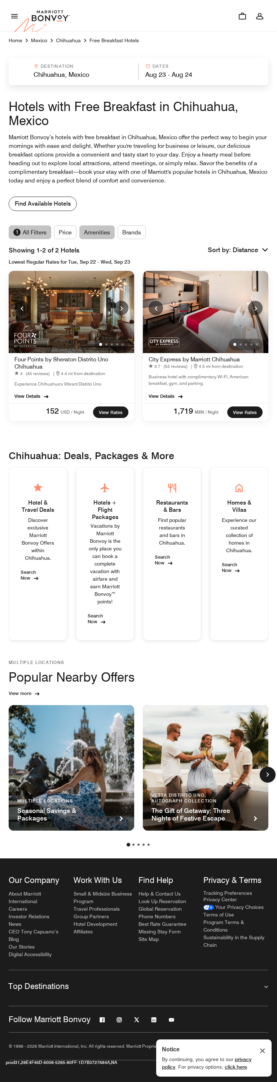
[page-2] (133, 845)
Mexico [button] (39, 40)
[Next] (121, 308)
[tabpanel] (138, 71)
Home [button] (15, 40)
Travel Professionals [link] (97, 909)
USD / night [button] (72, 412)
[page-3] (138, 845)
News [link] (15, 924)
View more (20, 693)
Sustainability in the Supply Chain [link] (233, 941)
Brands (131, 232)
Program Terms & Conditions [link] (223, 926)
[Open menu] (14, 16)
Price (65, 232)
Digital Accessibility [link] (30, 954)
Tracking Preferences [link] (227, 893)
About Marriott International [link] (25, 897)
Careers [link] (18, 909)
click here (236, 1067)
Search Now (28, 575)
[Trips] (242, 16)
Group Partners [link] (91, 916)
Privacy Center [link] (220, 899)
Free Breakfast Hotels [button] (114, 40)
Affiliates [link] (83, 931)
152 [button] (52, 410)
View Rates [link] (111, 412)
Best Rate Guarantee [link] (162, 924)
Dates (161, 66)
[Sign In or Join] (259, 16)
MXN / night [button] (207, 412)
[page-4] (143, 845)
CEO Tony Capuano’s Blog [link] (33, 935)
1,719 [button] (183, 410)
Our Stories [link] (22, 947)
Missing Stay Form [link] (159, 931)
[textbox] (73, 74)
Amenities (97, 232)
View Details (27, 396)
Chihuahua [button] (68, 40)
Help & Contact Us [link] (159, 894)
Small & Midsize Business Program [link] (103, 897)
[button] (73, 71)
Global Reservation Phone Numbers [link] (160, 912)
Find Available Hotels (43, 203)
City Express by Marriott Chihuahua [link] (194, 359)
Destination (57, 66)
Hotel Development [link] (95, 924)
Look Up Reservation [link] (162, 901)
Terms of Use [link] (218, 915)
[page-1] (128, 845)
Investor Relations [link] (29, 916)
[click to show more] (268, 775)
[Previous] (21, 308)
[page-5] (149, 845)
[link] (33, 373)
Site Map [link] (148, 939)
